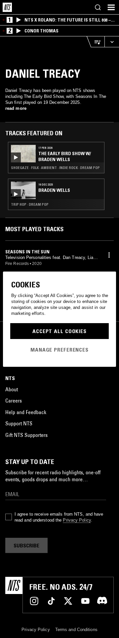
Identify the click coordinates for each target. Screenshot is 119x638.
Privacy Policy (77, 520)
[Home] (7, 7)
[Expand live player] (111, 41)
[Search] (97, 7)
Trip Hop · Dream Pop (30, 204)
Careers (13, 400)
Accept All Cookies (59, 331)
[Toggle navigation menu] (111, 7)
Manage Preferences (59, 349)
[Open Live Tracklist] (95, 41)
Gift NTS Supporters (26, 435)
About (11, 389)
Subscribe (26, 545)
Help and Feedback (25, 412)
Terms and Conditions (76, 629)
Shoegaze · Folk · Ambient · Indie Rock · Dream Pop (55, 167)
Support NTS (18, 423)
